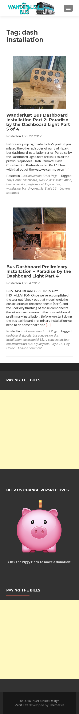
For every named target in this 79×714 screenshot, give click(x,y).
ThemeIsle (56, 705)
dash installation (60, 180)
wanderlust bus (16, 188)
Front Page (50, 176)
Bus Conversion (31, 176)
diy (30, 188)
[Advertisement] (39, 429)
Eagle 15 (50, 188)
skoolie (43, 180)
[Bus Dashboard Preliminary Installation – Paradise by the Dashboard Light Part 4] (39, 233)
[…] (67, 169)
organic (38, 188)
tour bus (54, 184)
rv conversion (53, 339)
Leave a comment (30, 348)
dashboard (30, 180)
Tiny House (13, 180)
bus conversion (16, 184)
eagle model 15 (38, 184)
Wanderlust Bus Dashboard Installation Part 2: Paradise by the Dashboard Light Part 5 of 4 (38, 122)
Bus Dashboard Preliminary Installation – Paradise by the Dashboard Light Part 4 (38, 271)
